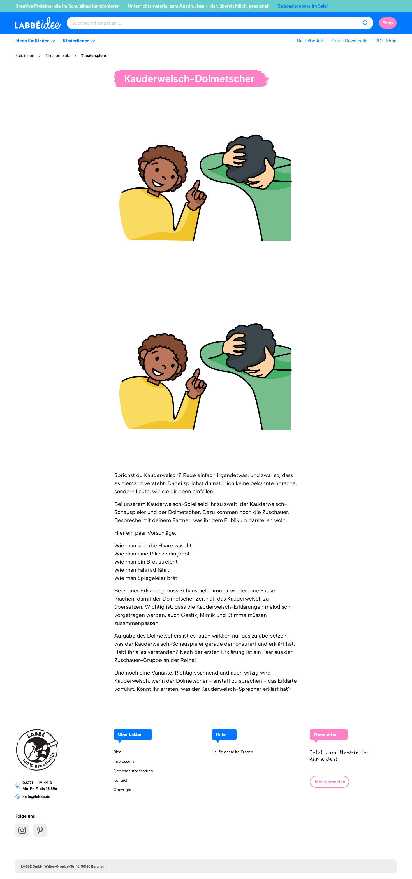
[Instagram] (22, 830)
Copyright (122, 789)
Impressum (124, 761)
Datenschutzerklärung (133, 771)
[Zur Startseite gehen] (37, 22)
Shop (388, 22)
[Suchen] (365, 23)
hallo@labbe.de (36, 796)
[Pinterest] (40, 830)
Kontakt (120, 780)
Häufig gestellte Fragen (232, 752)
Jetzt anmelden (329, 781)
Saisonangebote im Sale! (303, 6)
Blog (117, 752)
